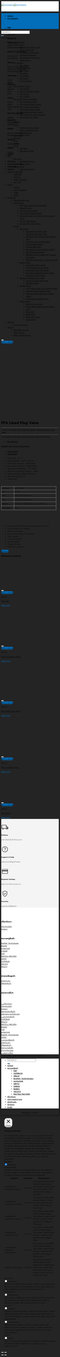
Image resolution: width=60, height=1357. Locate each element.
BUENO (10, 83)
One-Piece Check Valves (35, 275)
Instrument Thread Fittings (31, 213)
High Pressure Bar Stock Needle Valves (41, 288)
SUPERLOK (11, 197)
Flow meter (18, 135)
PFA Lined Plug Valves (29, 117)
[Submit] (2, 35)
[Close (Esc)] (2, 1352)
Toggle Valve (31, 319)
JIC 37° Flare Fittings (28, 221)
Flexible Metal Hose (21, 200)
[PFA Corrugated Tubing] (24, 643)
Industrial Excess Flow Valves (37, 270)
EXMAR (10, 153)
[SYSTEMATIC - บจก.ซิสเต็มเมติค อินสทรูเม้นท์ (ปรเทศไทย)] (13, 5)
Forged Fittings (26, 208)
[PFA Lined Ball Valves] (24, 753)
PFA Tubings (25, 96)
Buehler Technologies (16, 42)
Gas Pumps (24, 78)
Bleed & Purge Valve (34, 304)
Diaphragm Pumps (21, 330)
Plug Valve (30, 312)
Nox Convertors (26, 81)
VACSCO (10, 322)
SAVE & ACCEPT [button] (11, 1346)
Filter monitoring (27, 50)
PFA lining (17, 436)
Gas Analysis (18, 63)
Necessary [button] (8, 1161)
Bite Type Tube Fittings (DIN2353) (33, 205)
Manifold (17, 138)
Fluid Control (19, 44)
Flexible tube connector (29, 127)
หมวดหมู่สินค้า (12, 1068)
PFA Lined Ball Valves (28, 102)
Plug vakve (35, 436)
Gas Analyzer (25, 68)
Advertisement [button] (10, 1319)
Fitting (16, 125)
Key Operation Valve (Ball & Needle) (40, 249)
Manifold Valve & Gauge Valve (32, 278)
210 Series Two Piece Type (36, 234)
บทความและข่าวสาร (14, 164)
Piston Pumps (19, 332)
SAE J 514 (17, 182)
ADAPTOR (17, 174)
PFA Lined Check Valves (29, 107)
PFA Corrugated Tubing (29, 91)
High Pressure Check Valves (37, 268)
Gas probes (24, 76)
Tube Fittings (19, 203)
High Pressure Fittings (28, 210)
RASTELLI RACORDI (15, 172)
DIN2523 (17, 177)
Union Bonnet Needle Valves (37, 299)
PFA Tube (5, 601)
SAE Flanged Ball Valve (35, 252)
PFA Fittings (24, 94)
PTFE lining (45, 436)
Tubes (16, 143)
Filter (16, 122)
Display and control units (30, 47)
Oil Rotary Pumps (21, 325)
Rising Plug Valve (33, 317)
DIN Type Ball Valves (34, 244)
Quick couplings (20, 190)
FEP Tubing (24, 89)
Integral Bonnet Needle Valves (38, 291)
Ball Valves (24, 148)
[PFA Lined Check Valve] (15, 28)
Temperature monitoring (30, 57)
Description (12, 441)
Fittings (16, 187)
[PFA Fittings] (24, 799)
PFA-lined (26, 436)
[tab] (33, 441)
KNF (9, 156)
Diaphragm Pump (27, 161)
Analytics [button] (8, 1305)
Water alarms (25, 60)
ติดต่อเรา (10, 169)
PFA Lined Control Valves (30, 109)
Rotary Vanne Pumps (22, 335)
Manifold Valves (32, 283)
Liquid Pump (19, 166)
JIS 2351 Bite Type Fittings (30, 223)
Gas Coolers (24, 70)
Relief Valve (30, 314)
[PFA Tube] (24, 587)
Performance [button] (9, 1292)
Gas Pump (18, 159)
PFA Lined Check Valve (10, 711)
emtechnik (11, 120)
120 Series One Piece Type (36, 231)
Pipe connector (26, 133)
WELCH (10, 327)
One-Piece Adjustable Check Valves (40, 273)
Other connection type (29, 130)
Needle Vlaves (25, 286)
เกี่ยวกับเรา (11, 161)
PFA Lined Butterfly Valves (30, 104)
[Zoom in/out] (5, 1352)
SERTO (10, 185)
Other (16, 140)
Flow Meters (24, 65)
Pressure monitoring (28, 55)
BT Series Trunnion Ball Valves (38, 242)
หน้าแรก (10, 1065)
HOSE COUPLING (20, 179)
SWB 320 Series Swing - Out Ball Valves (41, 260)
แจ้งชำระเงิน (11, 1102)
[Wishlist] (2, 340)
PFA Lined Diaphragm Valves (31, 112)
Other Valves (25, 301)
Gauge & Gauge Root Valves (37, 280)
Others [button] (7, 1335)
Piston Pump (25, 164)
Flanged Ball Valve (33, 247)
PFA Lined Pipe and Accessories (32, 115)
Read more (5, 605)
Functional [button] (8, 1278)
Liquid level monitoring (29, 52)
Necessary (12, 1165)
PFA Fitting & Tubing (22, 86)
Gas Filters (24, 73)
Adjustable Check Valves (35, 265)
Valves (16, 146)
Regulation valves (27, 151)
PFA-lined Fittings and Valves (25, 99)
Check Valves (25, 262)
